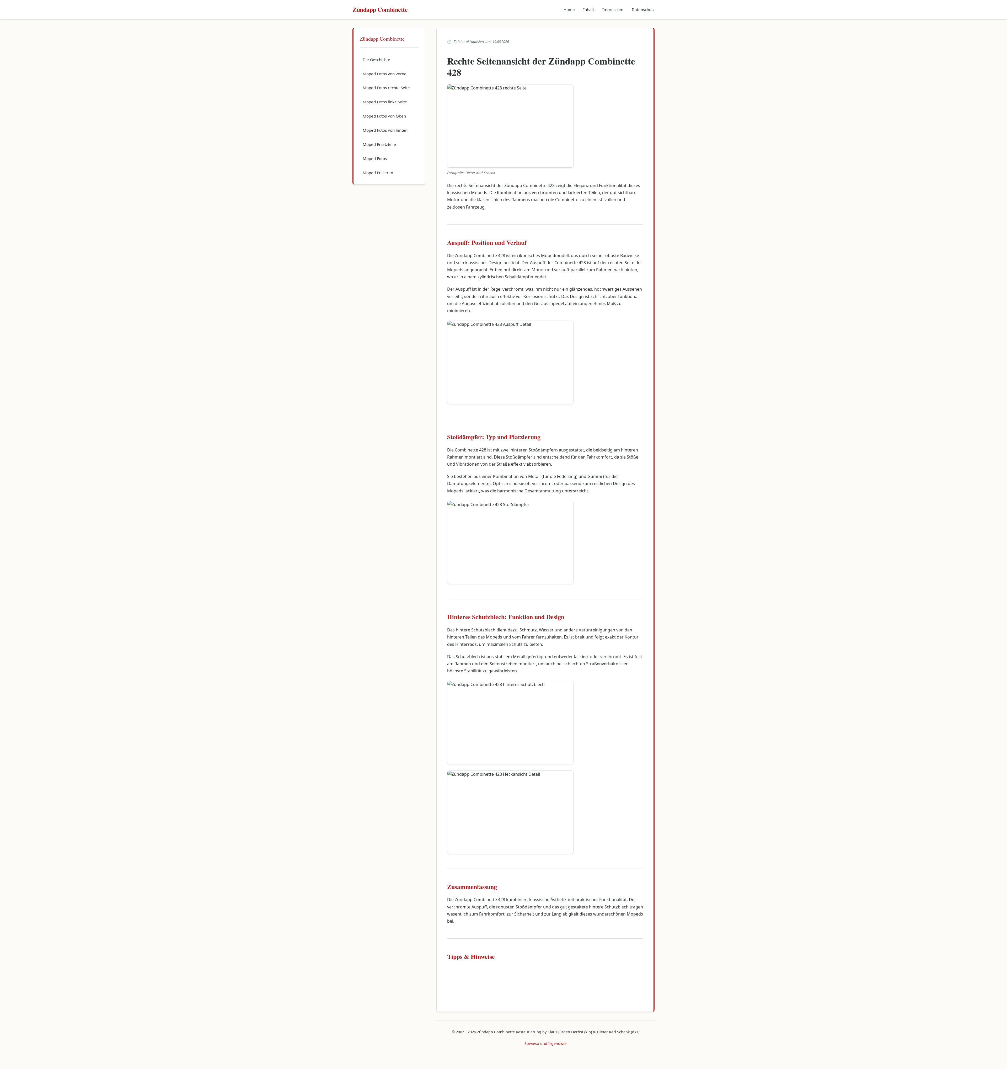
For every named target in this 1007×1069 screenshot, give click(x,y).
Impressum (612, 9)
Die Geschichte (376, 59)
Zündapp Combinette (380, 9)
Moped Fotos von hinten (385, 130)
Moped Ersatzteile (379, 144)
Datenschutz (643, 9)
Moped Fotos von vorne (384, 73)
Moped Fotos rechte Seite (386, 87)
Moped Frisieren (378, 172)
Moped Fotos (375, 158)
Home (569, 9)
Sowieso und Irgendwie (545, 1043)
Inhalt (588, 9)
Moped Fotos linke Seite (385, 101)
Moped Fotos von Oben (384, 116)
